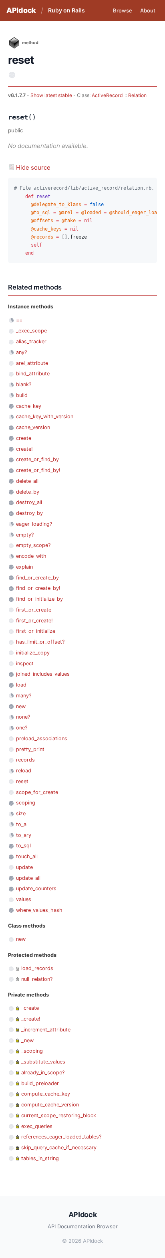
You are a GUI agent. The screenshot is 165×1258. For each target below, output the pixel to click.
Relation (137, 95)
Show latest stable (51, 95)
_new (27, 1040)
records (25, 760)
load (21, 685)
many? (23, 696)
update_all (28, 878)
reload (23, 771)
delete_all (27, 481)
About (147, 10)
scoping (25, 803)
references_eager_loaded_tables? (61, 1137)
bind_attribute (33, 374)
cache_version (33, 427)
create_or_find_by (37, 459)
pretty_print (30, 749)
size (21, 813)
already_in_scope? (42, 1073)
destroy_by (29, 513)
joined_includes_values (43, 674)
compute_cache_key (45, 1094)
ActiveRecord (107, 95)
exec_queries (36, 1126)
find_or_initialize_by (39, 599)
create (23, 438)
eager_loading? (34, 524)
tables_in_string (40, 1158)
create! (24, 449)
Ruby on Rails (66, 10)
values (23, 899)
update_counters (36, 888)
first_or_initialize (35, 631)
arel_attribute (32, 363)
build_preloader (40, 1083)
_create (30, 1008)
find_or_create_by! (38, 588)
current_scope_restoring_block (58, 1115)
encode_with (31, 556)
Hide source (33, 167)
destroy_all (29, 502)
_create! (30, 1019)
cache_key (28, 406)
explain (24, 567)
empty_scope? (33, 545)
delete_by (27, 492)
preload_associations (41, 738)
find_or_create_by (37, 578)
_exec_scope (31, 331)
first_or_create (33, 610)
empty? (25, 535)
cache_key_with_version (44, 416)
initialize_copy (33, 653)
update (24, 867)
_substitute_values (43, 1062)
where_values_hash (39, 910)
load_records (37, 968)
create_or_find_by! (38, 470)
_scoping (32, 1051)
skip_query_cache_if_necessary (59, 1148)
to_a (21, 824)
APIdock (21, 10)
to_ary (23, 835)
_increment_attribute (45, 1030)
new (21, 706)
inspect (25, 663)
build (22, 395)
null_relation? (36, 979)
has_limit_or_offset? (40, 642)
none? (23, 717)
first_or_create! (34, 621)
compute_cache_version (50, 1105)
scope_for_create (37, 792)
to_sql (23, 846)
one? (21, 728)
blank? (23, 384)
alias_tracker (31, 341)
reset (22, 781)
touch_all (27, 856)
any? (21, 352)
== (19, 320)
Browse (122, 10)
